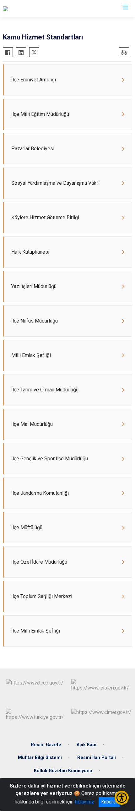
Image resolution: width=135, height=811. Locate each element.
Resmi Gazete (46, 744)
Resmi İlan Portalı (96, 757)
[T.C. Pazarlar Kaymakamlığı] (32, 8)
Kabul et (109, 801)
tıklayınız (84, 802)
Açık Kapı (86, 744)
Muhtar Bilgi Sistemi (40, 757)
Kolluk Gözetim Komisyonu (63, 770)
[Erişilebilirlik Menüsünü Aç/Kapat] (122, 798)
